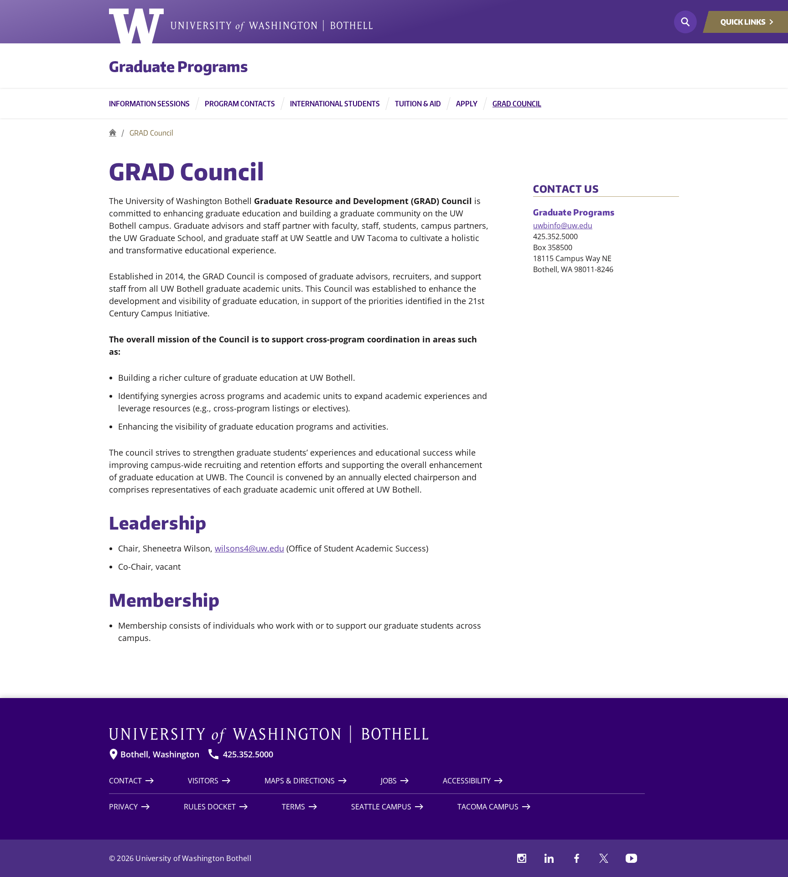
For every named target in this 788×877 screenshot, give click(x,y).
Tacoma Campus (487, 807)
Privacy (123, 807)
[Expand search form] (685, 22)
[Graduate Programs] (112, 133)
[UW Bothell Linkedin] (549, 858)
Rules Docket (210, 807)
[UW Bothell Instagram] (521, 858)
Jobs (389, 781)
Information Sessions (149, 103)
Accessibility (467, 781)
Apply (466, 103)
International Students (335, 103)
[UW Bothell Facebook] (576, 858)
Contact (125, 781)
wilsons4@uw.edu (249, 548)
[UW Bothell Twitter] (603, 858)
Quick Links (743, 21)
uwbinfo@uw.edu (562, 226)
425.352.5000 (248, 754)
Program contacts (240, 103)
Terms (293, 807)
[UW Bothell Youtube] (631, 858)
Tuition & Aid (418, 103)
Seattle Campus (381, 807)
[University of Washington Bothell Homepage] (377, 734)
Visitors (203, 781)
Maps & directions (299, 781)
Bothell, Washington (159, 754)
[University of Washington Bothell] (241, 26)
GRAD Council (517, 103)
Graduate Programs (178, 66)
